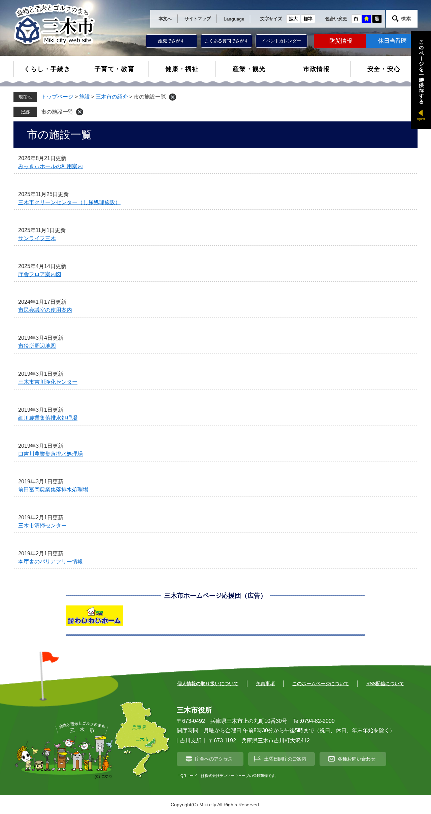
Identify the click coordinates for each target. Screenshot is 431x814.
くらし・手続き (47, 69)
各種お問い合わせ (356, 759)
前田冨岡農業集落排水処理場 (53, 489)
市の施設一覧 (57, 112)
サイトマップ (198, 18)
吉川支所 (190, 740)
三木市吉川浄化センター (47, 382)
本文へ (165, 18)
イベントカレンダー (281, 40)
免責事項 (265, 683)
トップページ (57, 97)
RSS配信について (385, 683)
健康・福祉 (182, 69)
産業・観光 (249, 69)
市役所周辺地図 (37, 346)
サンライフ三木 (37, 238)
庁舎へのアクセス (214, 759)
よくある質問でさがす (226, 40)
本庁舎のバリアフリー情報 (50, 561)
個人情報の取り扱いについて (207, 683)
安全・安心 (384, 69)
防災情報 (340, 41)
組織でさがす (171, 40)
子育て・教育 (115, 69)
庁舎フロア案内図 (39, 274)
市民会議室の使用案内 (45, 310)
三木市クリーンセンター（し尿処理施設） (69, 202)
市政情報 (316, 69)
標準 (308, 18)
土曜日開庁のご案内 (285, 759)
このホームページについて (320, 683)
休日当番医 (392, 41)
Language (234, 19)
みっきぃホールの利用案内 (50, 166)
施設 (84, 97)
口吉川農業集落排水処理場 (50, 454)
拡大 (293, 18)
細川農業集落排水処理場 (47, 418)
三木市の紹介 (112, 97)
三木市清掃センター (42, 525)
